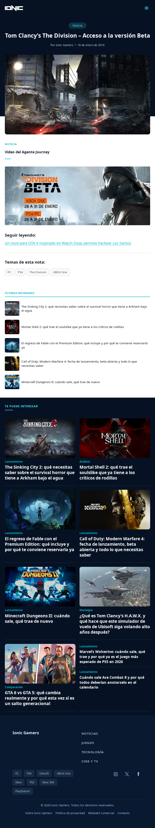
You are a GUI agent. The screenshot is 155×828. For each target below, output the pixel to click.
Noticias (90, 733)
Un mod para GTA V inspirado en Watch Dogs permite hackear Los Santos (68, 243)
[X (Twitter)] (127, 774)
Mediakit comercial (101, 813)
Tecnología (93, 752)
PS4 (20, 272)
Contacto (123, 813)
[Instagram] (116, 774)
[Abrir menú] (146, 8)
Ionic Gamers (64, 45)
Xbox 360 (48, 782)
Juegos (88, 743)
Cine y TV (90, 761)
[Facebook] (138, 774)
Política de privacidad (70, 813)
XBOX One (60, 272)
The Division (37, 272)
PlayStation (22, 791)
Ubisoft (44, 773)
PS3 (32, 782)
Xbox (18, 782)
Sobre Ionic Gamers (38, 813)
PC (9, 272)
